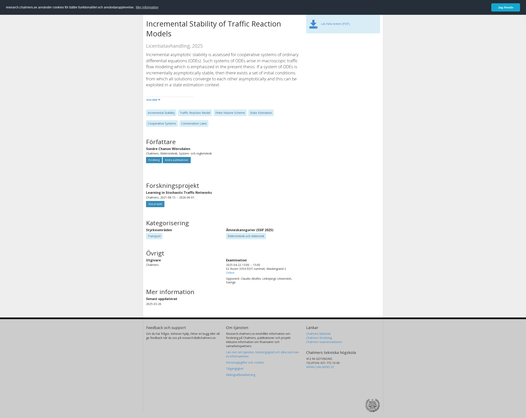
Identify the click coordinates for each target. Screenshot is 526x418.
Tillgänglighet (234, 369)
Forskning (154, 160)
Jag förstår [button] (505, 7)
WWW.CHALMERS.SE (320, 367)
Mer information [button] (147, 7)
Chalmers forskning (319, 338)
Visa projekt (155, 204)
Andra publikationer (176, 160)
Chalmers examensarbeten (324, 342)
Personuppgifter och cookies (245, 362)
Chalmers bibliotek (318, 334)
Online (230, 273)
